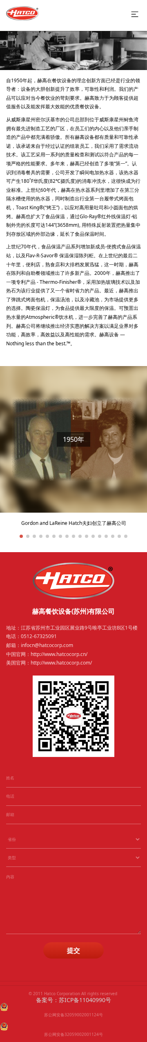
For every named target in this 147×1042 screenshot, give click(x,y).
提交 (73, 950)
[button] (21, 536)
